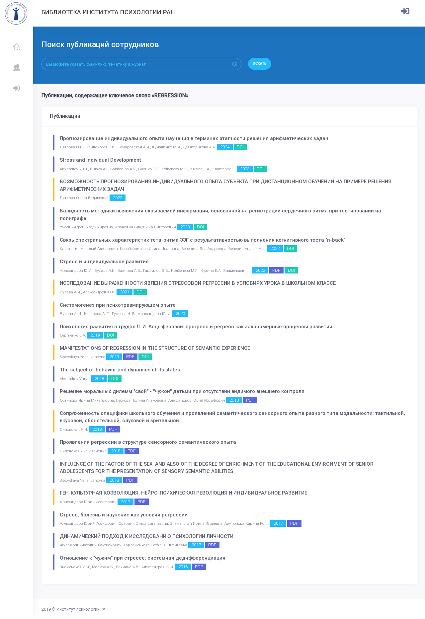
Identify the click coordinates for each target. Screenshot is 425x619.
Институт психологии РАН (82, 609)
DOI (240, 146)
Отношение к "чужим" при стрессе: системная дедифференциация (142, 558)
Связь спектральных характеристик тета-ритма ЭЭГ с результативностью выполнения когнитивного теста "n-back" (202, 240)
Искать (260, 63)
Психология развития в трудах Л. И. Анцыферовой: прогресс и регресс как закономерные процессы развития (196, 327)
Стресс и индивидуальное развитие (104, 262)
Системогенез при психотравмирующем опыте (118, 305)
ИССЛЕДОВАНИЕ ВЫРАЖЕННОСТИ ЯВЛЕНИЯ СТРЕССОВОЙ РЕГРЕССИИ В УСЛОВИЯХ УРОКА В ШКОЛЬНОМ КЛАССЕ (198, 283)
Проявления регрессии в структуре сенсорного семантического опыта (148, 442)
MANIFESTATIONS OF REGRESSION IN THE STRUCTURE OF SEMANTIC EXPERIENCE (155, 348)
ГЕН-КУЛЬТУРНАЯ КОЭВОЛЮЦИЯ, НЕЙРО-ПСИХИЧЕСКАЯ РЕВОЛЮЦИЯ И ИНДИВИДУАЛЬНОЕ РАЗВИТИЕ (183, 493)
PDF (276, 270)
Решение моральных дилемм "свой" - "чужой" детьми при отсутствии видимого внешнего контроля (182, 391)
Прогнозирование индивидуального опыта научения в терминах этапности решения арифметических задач (194, 138)
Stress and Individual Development (100, 160)
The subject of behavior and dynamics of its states (120, 370)
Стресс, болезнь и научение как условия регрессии (124, 515)
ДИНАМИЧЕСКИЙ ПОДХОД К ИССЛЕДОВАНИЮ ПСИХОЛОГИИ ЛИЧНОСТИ (146, 536)
